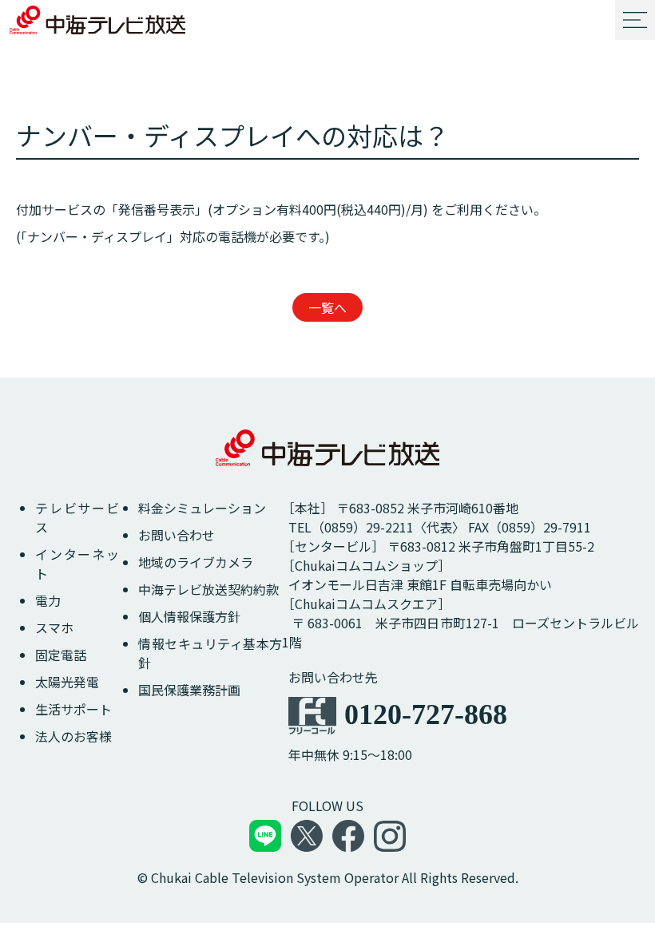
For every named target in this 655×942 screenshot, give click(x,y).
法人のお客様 (73, 736)
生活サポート (73, 708)
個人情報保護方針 (189, 616)
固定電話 (60, 654)
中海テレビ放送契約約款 (208, 589)
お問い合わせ (176, 534)
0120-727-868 (425, 714)
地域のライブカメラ (195, 562)
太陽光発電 (67, 681)
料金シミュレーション (202, 507)
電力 (48, 600)
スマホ (54, 627)
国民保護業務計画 (189, 689)
